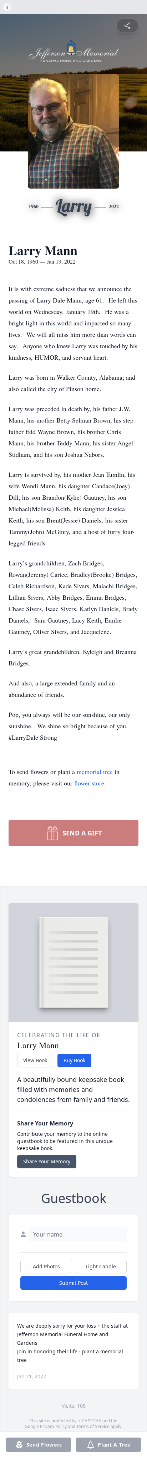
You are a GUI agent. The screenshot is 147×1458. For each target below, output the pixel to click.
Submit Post (73, 1282)
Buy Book (74, 1060)
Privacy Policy (53, 1426)
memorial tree (95, 771)
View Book (35, 1060)
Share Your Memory (46, 1161)
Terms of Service (93, 1426)
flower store (89, 783)
